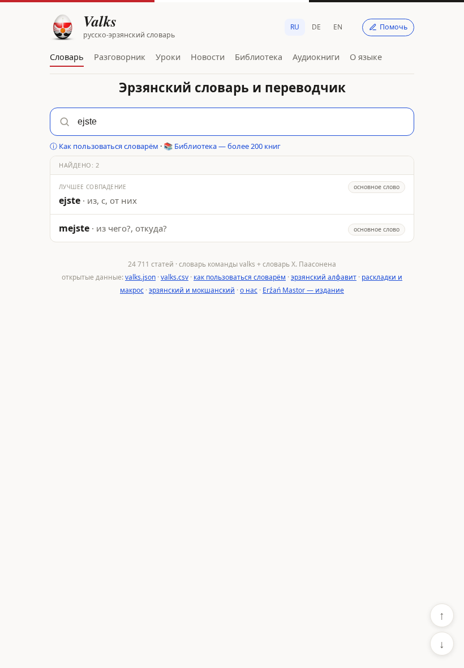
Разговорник (119, 56)
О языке (366, 56)
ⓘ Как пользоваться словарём (104, 146)
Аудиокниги (316, 56)
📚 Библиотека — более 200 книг (222, 146)
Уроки (168, 56)
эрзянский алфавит (323, 277)
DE (316, 27)
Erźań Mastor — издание (303, 290)
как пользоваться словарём (240, 277)
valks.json (140, 277)
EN (337, 27)
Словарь (67, 56)
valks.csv (174, 277)
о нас (248, 290)
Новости (208, 56)
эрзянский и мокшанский (192, 290)
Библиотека (258, 56)
